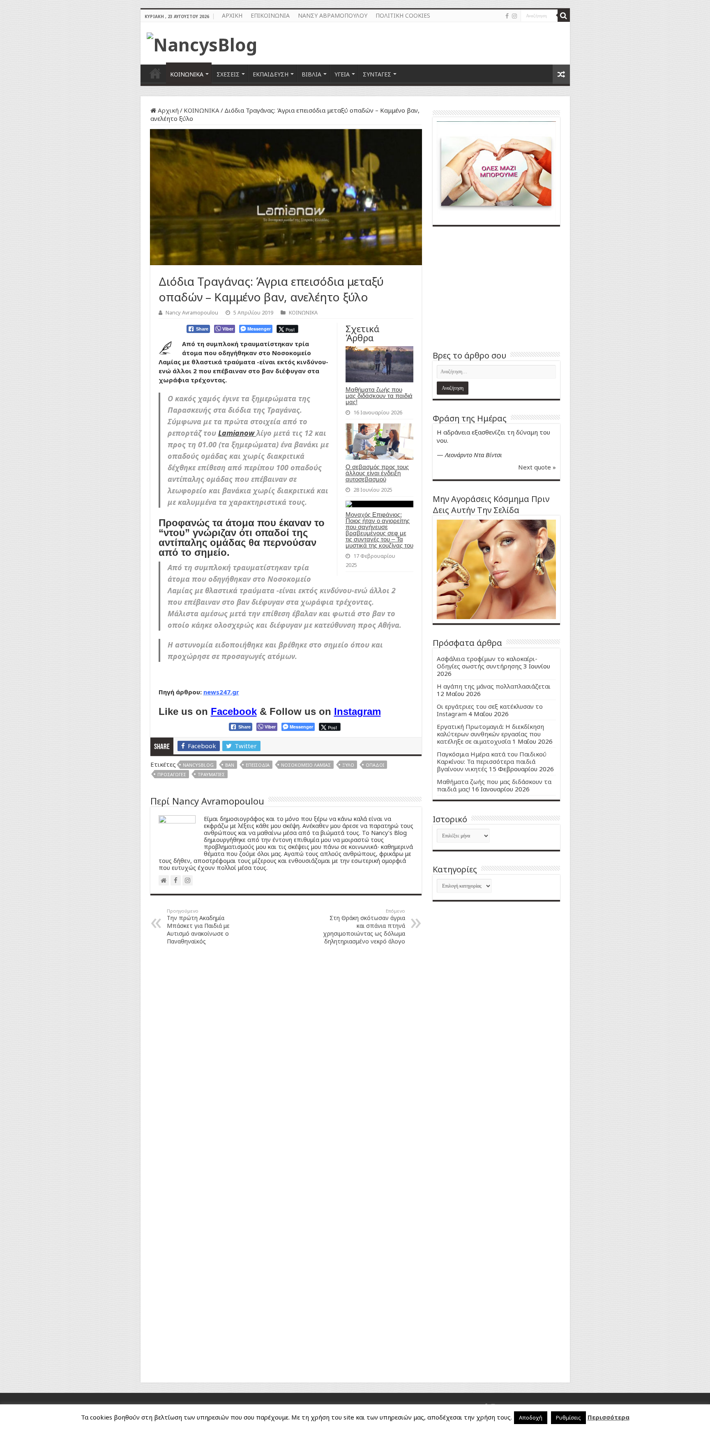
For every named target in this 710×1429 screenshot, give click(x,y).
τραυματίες (211, 774)
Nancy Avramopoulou (192, 312)
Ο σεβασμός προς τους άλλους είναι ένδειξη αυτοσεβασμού (377, 473)
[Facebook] (507, 16)
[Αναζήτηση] (564, 15)
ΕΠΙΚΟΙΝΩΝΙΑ (270, 15)
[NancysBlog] (202, 42)
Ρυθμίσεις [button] (568, 1417)
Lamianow (237, 433)
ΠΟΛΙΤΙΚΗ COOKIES (403, 15)
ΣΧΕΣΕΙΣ (228, 74)
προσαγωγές (171, 774)
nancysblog (198, 765)
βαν (229, 765)
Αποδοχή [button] (530, 1417)
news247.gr (221, 692)
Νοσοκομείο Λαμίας (306, 765)
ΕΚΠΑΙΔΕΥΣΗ (270, 74)
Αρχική (167, 110)
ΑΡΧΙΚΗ (232, 15)
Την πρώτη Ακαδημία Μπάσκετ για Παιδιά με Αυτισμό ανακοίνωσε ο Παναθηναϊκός (198, 926)
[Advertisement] (496, 288)
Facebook (234, 711)
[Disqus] (286, 1056)
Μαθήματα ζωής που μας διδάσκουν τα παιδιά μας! (379, 395)
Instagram (357, 711)
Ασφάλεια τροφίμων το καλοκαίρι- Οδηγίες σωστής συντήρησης (487, 662)
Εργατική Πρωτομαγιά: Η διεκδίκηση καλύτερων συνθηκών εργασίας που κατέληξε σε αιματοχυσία (490, 733)
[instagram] (514, 16)
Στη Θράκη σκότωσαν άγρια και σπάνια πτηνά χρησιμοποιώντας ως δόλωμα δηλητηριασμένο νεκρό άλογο (364, 926)
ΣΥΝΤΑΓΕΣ (377, 74)
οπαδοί (375, 765)
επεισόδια (258, 765)
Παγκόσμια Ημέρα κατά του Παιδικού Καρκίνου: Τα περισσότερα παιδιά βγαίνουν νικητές (491, 761)
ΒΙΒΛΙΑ (311, 74)
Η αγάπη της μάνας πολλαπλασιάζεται (494, 686)
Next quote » (537, 467)
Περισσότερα (608, 1417)
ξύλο (348, 765)
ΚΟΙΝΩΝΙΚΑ (186, 74)
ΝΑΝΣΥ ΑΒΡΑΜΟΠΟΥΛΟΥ (332, 15)
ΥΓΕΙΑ (342, 74)
